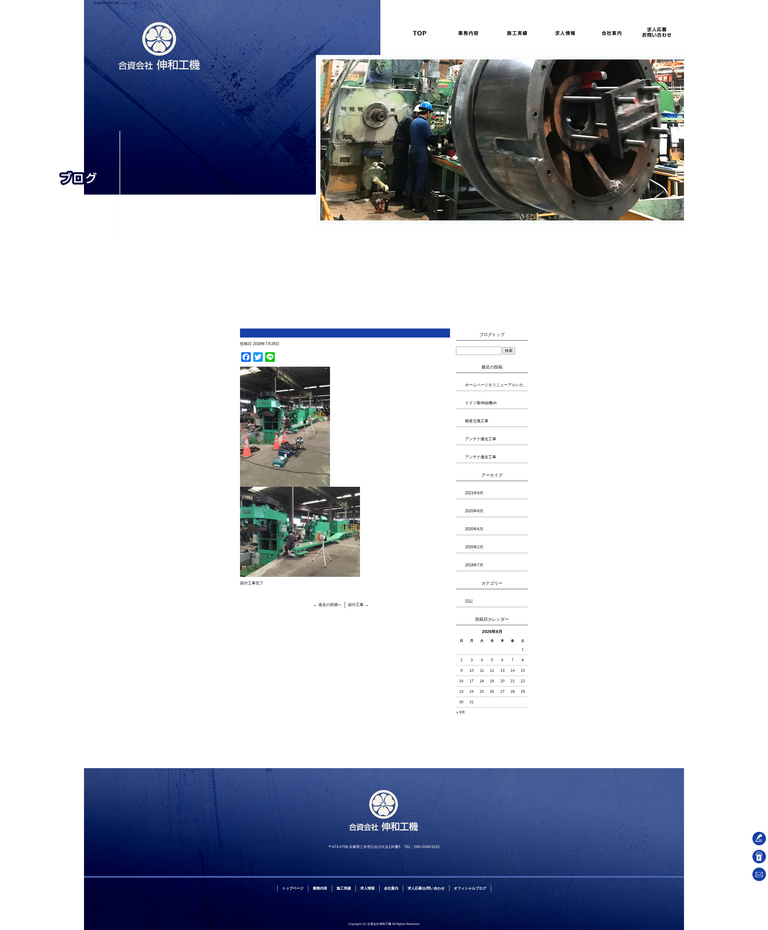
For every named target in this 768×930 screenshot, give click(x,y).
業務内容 (468, 33)
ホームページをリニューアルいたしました (496, 385)
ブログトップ (492, 334)
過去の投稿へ (327, 604)
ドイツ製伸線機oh (480, 403)
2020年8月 (474, 511)
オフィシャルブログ (470, 888)
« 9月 (460, 712)
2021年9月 (474, 493)
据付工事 (358, 604)
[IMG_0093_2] (285, 483)
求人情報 (564, 33)
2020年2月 (474, 547)
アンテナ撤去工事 (480, 439)
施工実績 (516, 33)
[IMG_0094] (300, 573)
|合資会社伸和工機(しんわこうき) (115, 3)
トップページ (420, 33)
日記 (469, 601)
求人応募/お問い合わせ (660, 33)
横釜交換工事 (476, 421)
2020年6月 (474, 529)
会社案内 (612, 33)
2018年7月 (474, 565)
